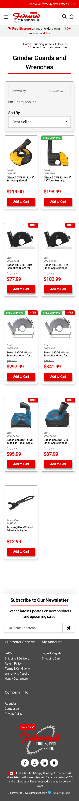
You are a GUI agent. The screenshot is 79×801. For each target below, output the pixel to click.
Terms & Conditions (17, 668)
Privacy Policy (13, 713)
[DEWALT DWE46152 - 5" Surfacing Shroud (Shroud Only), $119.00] (21, 152)
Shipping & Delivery (17, 658)
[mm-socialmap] (54, 763)
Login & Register (52, 653)
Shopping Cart (51, 658)
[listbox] (39, 122)
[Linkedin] (44, 763)
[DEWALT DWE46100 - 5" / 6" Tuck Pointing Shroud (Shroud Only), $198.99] (58, 152)
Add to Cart (21, 202)
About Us (11, 703)
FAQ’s (8, 653)
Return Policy (13, 663)
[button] (39, 91)
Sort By (14, 113)
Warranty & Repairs (17, 673)
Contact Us (12, 708)
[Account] (70, 16)
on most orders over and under (41, 31)
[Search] (63, 16)
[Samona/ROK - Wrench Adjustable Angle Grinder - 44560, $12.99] (21, 502)
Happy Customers (16, 678)
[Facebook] (25, 763)
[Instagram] (35, 763)
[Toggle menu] (5, 16)
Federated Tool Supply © (31, 773)
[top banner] (74, 4)
